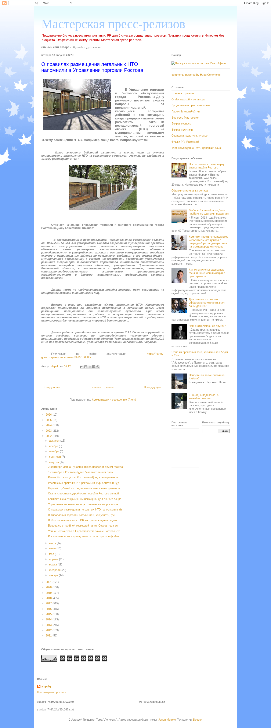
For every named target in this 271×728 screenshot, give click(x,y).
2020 (49, 587)
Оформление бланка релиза (189, 190)
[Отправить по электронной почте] (82, 367)
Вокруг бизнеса (181, 123)
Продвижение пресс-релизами (190, 105)
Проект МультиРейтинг (186, 111)
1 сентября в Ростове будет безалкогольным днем (80, 472)
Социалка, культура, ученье (189, 135)
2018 (49, 598)
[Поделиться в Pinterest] (98, 367)
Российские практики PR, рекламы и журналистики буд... (85, 482)
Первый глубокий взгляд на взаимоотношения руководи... (85, 488)
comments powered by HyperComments (196, 74)
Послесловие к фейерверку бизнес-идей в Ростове (206, 166)
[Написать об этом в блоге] (86, 367)
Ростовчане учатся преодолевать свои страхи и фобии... (84, 536)
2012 (49, 630)
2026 (49, 414)
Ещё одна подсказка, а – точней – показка (205, 396)
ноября (54, 446)
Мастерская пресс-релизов (113, 24)
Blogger (197, 719)
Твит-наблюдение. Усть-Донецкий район (196, 147)
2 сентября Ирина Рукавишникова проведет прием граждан (86, 466)
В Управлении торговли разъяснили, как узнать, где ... (83, 515)
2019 (49, 592)
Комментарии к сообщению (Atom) (114, 399)
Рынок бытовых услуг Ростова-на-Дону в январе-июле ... (84, 477)
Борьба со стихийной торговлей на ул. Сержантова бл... (84, 525)
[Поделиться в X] (90, 367)
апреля (54, 559)
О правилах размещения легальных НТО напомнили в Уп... (86, 509)
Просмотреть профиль (51, 692)
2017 (49, 603)
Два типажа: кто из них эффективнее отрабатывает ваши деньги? (207, 303)
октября (54, 451)
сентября (55, 456)
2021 (49, 582)
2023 (49, 430)
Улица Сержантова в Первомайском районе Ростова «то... (85, 531)
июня (53, 548)
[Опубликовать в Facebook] (94, 367)
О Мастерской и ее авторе (188, 99)
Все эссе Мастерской (185, 117)
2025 (49, 419)
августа (54, 462)
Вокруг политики (182, 129)
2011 (49, 635)
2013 (49, 625)
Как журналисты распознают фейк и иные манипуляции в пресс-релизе (207, 273)
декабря (54, 440)
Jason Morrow (166, 719)
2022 (49, 436)
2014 (49, 619)
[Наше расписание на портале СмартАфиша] (198, 63)
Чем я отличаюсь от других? (207, 325)
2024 (49, 425)
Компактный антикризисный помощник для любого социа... (86, 499)
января (54, 575)
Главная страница (102, 387)
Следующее (52, 387)
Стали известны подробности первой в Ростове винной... (84, 493)
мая (52, 554)
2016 (49, 608)
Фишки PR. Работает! (185, 141)
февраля (55, 570)
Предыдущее (152, 387)
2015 (49, 614)
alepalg (46, 686)
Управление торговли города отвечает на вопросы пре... (84, 504)
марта (53, 564)
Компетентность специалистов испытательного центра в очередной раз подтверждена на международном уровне (208, 241)
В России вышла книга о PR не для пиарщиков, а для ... (84, 520)
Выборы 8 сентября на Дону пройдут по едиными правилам (209, 212)
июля (53, 543)
